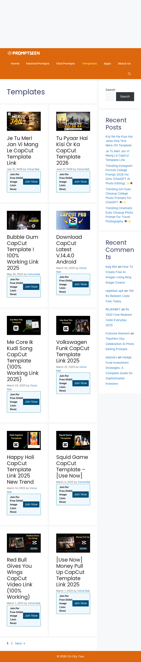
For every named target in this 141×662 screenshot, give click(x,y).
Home (15, 64)
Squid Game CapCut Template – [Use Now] (72, 466)
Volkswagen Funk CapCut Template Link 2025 (72, 351)
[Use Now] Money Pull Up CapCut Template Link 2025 (70, 572)
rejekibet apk (114, 290)
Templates (89, 64)
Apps (107, 64)
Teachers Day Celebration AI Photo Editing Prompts (120, 344)
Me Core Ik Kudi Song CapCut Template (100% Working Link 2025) (23, 360)
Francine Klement (118, 333)
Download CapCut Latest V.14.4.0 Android (69, 249)
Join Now (31, 181)
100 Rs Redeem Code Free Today (120, 296)
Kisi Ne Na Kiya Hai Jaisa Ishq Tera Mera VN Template (119, 141)
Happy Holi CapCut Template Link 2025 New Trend (20, 469)
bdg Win (111, 266)
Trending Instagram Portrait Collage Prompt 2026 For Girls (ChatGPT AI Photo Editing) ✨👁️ (119, 174)
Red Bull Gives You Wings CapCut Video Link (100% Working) (19, 578)
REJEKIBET (113, 309)
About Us (124, 64)
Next (20, 643)
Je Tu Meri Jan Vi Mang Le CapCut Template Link (22, 150)
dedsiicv (111, 357)
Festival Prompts (37, 64)
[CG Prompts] (24, 53)
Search (110, 89)
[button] (129, 74)
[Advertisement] (70, 24)
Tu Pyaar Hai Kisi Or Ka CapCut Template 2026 (72, 150)
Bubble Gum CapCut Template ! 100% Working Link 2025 (23, 252)
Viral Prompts (65, 64)
